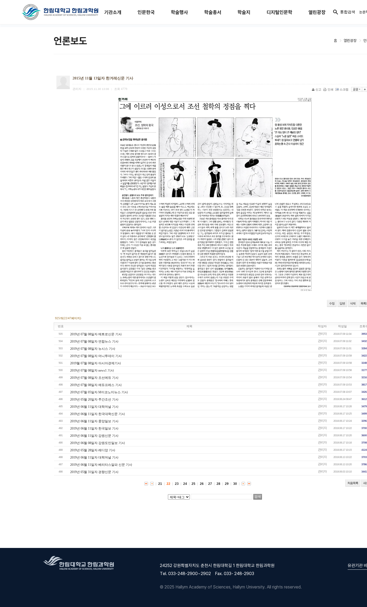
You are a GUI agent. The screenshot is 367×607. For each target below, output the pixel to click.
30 (235, 484)
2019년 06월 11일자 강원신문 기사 (94, 436)
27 (210, 484)
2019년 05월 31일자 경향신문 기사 (94, 472)
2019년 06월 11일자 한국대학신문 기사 (97, 414)
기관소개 (112, 12)
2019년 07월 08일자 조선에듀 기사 (94, 378)
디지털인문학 (279, 12)
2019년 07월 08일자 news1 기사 (92, 370)
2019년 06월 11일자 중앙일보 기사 (94, 421)
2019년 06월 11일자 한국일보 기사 (94, 428)
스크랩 (344, 89)
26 (202, 484)
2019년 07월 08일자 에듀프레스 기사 (96, 385)
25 (193, 484)
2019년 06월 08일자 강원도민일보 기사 (97, 443)
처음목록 (352, 483)
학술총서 (212, 12)
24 (185, 484)
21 (160, 484)
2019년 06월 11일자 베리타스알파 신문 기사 (101, 465)
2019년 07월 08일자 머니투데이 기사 (96, 356)
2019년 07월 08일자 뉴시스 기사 (92, 349)
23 (177, 484)
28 (218, 484)
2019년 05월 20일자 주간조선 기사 (94, 399)
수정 (331, 303)
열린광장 (317, 12)
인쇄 (330, 89)
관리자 (322, 334)
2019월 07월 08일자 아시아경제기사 (95, 363)
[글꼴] (356, 89)
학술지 (244, 12)
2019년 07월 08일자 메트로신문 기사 (96, 334)
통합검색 (347, 12)
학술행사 (179, 12)
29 (227, 484)
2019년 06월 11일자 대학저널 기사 (94, 407)
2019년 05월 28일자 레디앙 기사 (92, 450)
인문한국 (146, 12)
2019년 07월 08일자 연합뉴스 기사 (94, 341)
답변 (342, 303)
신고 (318, 89)
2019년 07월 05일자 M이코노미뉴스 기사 (99, 392)
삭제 (352, 303)
